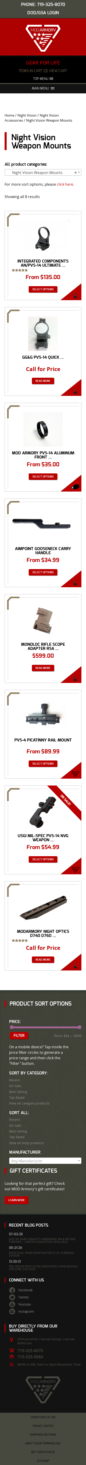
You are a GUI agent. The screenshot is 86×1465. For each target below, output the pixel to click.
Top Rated (17, 1098)
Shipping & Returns (43, 1434)
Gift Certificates (43, 1452)
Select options (43, 289)
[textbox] (45, 1161)
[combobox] (43, 172)
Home (9, 115)
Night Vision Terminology (43, 1443)
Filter (19, 1035)
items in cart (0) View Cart (43, 71)
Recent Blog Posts (28, 1225)
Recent (14, 1080)
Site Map (43, 1460)
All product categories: (26, 164)
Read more (43, 381)
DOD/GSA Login (43, 13)
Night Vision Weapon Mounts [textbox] (42, 172)
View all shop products (26, 1143)
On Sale (15, 1086)
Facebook (25, 1290)
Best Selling (18, 1092)
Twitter (23, 1297)
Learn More (16, 1200)
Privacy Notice (43, 1426)
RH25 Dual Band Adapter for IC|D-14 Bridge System (41, 1254)
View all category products (29, 1103)
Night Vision (26, 115)
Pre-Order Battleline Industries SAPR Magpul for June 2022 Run (43, 1267)
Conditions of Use (43, 1417)
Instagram (26, 1311)
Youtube (24, 1304)
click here (65, 184)
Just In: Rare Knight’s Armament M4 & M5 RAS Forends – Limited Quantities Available (42, 1240)
